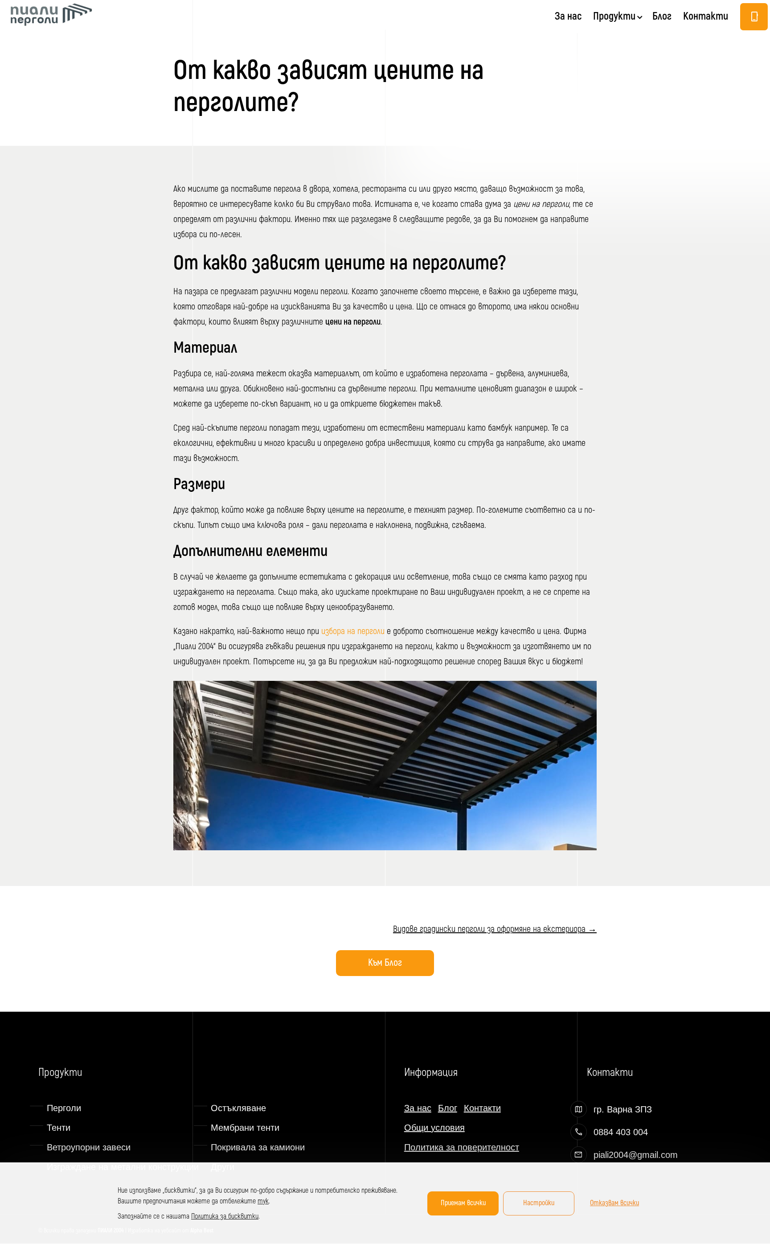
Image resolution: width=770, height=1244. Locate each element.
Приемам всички (463, 1203)
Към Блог (385, 962)
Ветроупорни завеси (89, 1147)
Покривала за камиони (258, 1147)
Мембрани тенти (245, 1128)
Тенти (58, 1128)
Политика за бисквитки (224, 1216)
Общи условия (434, 1128)
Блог (662, 18)
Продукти (614, 18)
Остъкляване (238, 1108)
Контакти (705, 18)
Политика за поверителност (461, 1147)
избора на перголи (353, 631)
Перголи (64, 1108)
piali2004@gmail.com (636, 1155)
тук (263, 1201)
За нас (568, 18)
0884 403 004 (621, 1132)
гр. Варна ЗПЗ (623, 1109)
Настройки (538, 1203)
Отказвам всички (614, 1203)
